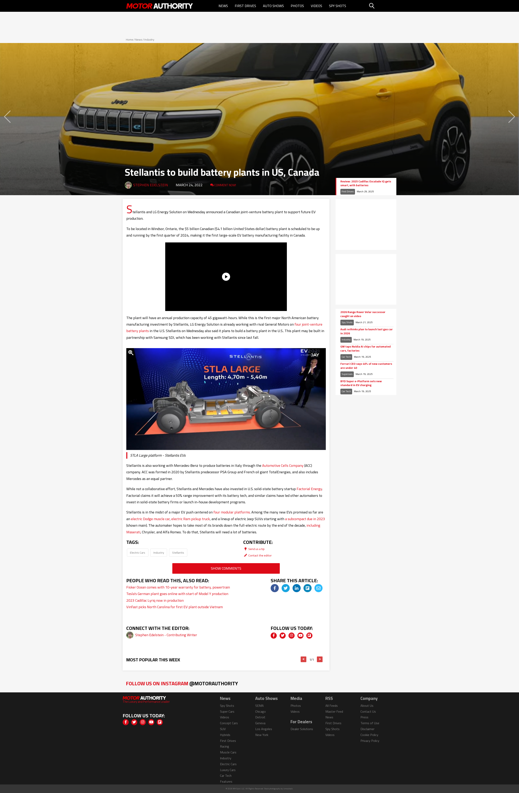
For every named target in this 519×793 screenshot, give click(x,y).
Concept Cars (229, 723)
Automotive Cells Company (282, 465)
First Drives (245, 6)
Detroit (260, 717)
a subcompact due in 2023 (305, 518)
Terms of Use (369, 723)
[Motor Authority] (160, 6)
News (223, 6)
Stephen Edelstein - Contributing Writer (166, 635)
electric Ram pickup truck (190, 518)
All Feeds (331, 706)
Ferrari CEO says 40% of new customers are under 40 (366, 366)
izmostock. (288, 789)
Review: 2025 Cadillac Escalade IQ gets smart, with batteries (365, 183)
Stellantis (178, 552)
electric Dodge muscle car (150, 518)
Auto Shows (273, 6)
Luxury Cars (228, 770)
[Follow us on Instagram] (291, 636)
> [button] (320, 659)
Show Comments (226, 568)
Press (364, 717)
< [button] (303, 659)
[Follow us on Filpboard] (309, 636)
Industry (149, 39)
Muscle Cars (228, 752)
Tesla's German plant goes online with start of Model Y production (177, 593)
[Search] (382, 6)
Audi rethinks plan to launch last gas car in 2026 (366, 331)
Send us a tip (256, 549)
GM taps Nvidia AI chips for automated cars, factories (365, 349)
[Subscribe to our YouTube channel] (300, 636)
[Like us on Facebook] (274, 636)
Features (226, 781)
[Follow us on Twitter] (283, 636)
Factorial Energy (309, 488)
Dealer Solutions (302, 729)
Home (129, 39)
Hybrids (225, 735)
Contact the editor (260, 555)
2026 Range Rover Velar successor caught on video (362, 314)
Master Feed (334, 711)
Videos (316, 6)
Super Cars (227, 711)
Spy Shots (337, 6)
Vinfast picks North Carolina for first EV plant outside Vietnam (174, 607)
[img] (275, 588)
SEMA (259, 706)
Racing (224, 746)
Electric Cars (137, 552)
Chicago (260, 711)
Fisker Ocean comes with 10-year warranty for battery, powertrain (178, 587)
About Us (366, 706)
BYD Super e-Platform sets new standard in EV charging (361, 383)
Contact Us (368, 711)
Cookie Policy (369, 735)
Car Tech (346, 356)
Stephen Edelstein (150, 185)
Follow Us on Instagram (182, 683)
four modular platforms (231, 512)
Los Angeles (263, 729)
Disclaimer (367, 729)
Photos (297, 6)
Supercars (347, 374)
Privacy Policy (369, 741)
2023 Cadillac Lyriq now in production (155, 600)
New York (261, 735)
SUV (223, 729)
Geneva (260, 723)
